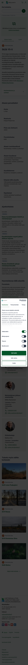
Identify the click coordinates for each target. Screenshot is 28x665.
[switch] (24, 336)
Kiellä (14, 363)
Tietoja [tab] (23, 304)
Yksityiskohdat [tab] (14, 304)
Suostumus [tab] (5, 304)
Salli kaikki (14, 353)
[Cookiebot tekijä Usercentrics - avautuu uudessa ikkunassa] (19, 300)
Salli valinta (14, 358)
